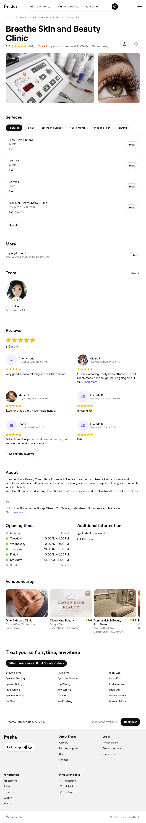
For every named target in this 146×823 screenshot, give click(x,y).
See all (135, 273)
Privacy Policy (110, 742)
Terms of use (110, 754)
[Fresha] (10, 6)
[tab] (14, 128)
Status (7, 803)
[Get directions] (73, 501)
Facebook (70, 780)
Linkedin (69, 786)
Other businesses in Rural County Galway (36, 663)
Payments (9, 792)
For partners (10, 780)
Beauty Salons (24, 17)
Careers (63, 742)
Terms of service (112, 748)
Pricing (7, 786)
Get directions (16, 512)
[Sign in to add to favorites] (136, 44)
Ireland (39, 17)
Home (9, 17)
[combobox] (41, 6)
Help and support (68, 748)
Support (8, 797)
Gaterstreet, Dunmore (102, 46)
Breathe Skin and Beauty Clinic (63, 17)
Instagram (70, 792)
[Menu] (139, 6)
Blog (61, 754)
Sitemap (63, 759)
